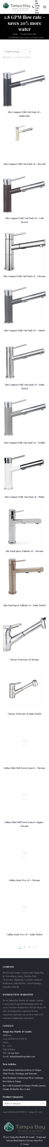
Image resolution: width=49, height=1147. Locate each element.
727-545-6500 (13, 1053)
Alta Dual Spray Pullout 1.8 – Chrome (24, 551)
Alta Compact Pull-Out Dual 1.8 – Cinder (24, 330)
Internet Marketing (14, 1140)
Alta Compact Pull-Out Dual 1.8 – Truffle (24, 442)
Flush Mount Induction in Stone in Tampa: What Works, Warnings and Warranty (22, 1072)
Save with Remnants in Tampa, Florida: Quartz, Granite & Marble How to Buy (24, 1087)
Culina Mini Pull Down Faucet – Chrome (24, 768)
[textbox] (13, 1103)
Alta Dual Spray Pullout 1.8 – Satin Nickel (24, 605)
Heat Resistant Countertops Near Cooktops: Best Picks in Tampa (23, 1079)
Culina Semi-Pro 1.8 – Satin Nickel (24, 934)
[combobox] (24, 1103)
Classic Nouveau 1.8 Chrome (24, 659)
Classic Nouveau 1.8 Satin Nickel (24, 713)
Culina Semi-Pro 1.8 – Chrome (24, 880)
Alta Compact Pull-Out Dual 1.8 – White (24, 496)
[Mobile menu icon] (44, 7)
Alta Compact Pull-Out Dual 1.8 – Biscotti (24, 164)
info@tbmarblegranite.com (22, 1056)
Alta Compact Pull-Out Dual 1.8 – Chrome (24, 276)
